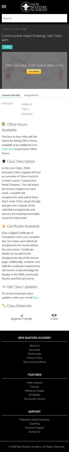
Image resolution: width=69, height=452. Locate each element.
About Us (35, 345)
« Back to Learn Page (14, 29)
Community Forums (34, 398)
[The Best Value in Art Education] (34, 7)
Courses (34, 386)
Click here (8, 149)
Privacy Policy (34, 357)
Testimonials (34, 353)
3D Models (34, 394)
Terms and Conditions (34, 362)
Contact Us (34, 431)
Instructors (34, 349)
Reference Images (34, 390)
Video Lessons (35, 382)
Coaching (35, 423)
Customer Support (34, 427)
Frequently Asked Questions (34, 419)
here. (36, 297)
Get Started (34, 71)
